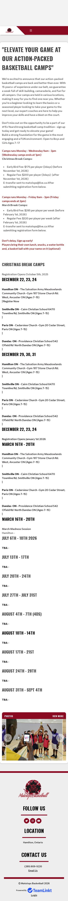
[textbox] (34, 152)
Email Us (33, 870)
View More (58, 716)
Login (34, 895)
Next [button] (60, 738)
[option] (34, 740)
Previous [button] (8, 738)
